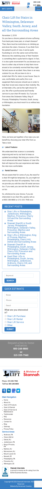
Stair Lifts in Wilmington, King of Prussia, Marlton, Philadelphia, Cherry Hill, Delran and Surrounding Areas (21, 238)
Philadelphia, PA (9, 459)
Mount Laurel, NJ (10, 454)
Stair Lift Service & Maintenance (10, 411)
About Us (7, 402)
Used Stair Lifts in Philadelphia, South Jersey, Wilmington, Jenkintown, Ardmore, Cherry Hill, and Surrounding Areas (20, 261)
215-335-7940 (21, 355)
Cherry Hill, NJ (8, 437)
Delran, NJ (7, 440)
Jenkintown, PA (9, 442)
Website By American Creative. (21, 486)
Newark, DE (8, 456)
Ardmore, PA (8, 435)
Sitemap (7, 426)
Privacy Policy (8, 429)
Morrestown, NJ (9, 451)
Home (6, 400)
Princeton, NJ (8, 461)
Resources (7, 419)
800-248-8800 (20, 348)
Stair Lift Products (10, 405)
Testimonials (8, 414)
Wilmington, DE (9, 464)
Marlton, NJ (8, 449)
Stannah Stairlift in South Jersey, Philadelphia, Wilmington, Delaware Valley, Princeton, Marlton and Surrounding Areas (21, 228)
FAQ (5, 417)
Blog (5, 424)
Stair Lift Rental (9, 407)
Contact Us (8, 421)
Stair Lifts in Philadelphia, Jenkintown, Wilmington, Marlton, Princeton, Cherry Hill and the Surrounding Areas (20, 216)
